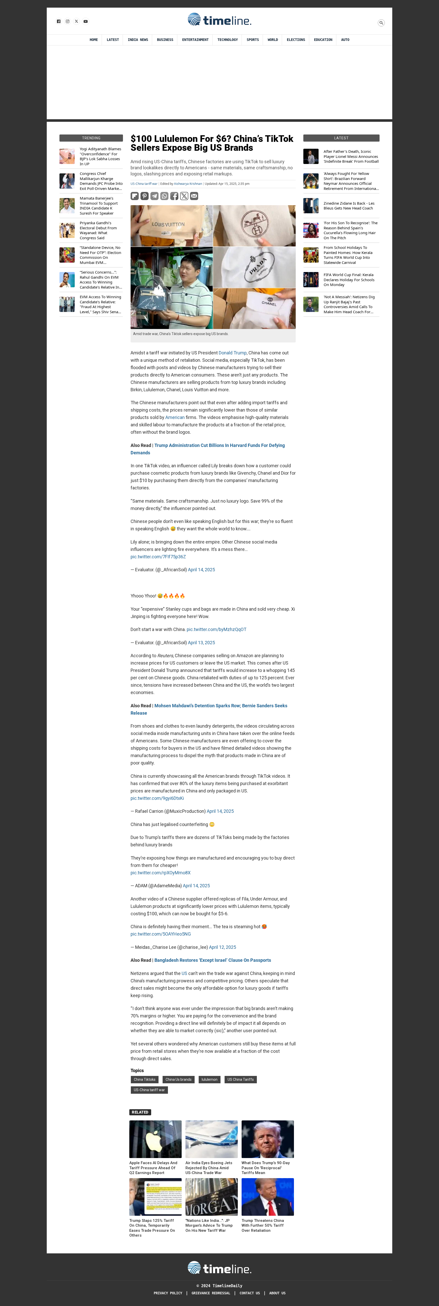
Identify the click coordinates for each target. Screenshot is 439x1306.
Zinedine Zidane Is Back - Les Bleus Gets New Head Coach (349, 206)
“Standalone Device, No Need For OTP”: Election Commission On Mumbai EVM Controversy (100, 255)
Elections (296, 39)
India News (138, 39)
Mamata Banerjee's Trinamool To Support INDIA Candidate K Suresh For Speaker (99, 206)
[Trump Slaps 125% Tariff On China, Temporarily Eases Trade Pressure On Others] (155, 1198)
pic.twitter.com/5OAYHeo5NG (161, 934)
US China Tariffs (241, 1079)
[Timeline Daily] (219, 19)
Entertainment (195, 39)
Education (323, 39)
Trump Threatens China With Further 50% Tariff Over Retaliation (263, 1225)
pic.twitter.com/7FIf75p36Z (158, 556)
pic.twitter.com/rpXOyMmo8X (161, 872)
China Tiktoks (144, 1079)
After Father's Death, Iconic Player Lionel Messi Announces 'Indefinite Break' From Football (351, 156)
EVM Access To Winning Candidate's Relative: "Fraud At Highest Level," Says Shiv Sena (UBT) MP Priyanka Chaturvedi (100, 304)
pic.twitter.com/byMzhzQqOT (216, 629)
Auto (345, 39)
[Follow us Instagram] (67, 21)
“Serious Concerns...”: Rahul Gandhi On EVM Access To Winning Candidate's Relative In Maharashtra (99, 280)
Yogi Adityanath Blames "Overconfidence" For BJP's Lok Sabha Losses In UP (100, 156)
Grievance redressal (211, 1293)
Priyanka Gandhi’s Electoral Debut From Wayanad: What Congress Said (98, 230)
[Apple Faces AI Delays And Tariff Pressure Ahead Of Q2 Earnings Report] (155, 1140)
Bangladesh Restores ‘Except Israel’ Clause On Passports (212, 960)
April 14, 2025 (201, 569)
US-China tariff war (144, 183)
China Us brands (179, 1079)
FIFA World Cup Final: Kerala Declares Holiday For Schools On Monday (349, 279)
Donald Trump (233, 352)
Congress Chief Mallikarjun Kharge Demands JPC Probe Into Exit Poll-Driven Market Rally (101, 181)
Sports (253, 39)
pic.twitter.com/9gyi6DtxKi (157, 798)
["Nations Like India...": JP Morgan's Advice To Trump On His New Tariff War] (211, 1198)
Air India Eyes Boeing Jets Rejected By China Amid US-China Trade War (208, 1168)
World (273, 39)
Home (94, 39)
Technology (227, 39)
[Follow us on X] (76, 21)
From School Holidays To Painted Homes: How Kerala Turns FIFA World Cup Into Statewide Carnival (348, 255)
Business (165, 39)
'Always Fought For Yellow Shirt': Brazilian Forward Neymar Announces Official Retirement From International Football (350, 181)
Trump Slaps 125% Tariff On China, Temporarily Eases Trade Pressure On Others (152, 1228)
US (184, 973)
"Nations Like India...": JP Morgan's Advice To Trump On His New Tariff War (209, 1225)
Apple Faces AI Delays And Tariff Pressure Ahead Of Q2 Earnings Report (153, 1168)
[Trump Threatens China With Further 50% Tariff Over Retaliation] (268, 1198)
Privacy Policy (168, 1293)
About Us (277, 1293)
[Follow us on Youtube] (85, 21)
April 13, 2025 (201, 642)
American (175, 417)
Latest (113, 39)
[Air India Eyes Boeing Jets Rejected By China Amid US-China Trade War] (211, 1140)
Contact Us (250, 1293)
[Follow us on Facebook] (58, 21)
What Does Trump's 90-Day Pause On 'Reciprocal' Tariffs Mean (266, 1168)
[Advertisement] (219, 83)
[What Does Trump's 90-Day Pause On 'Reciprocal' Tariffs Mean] (268, 1140)
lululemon (209, 1079)
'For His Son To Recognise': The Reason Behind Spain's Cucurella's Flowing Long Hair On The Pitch (351, 230)
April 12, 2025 (222, 947)
